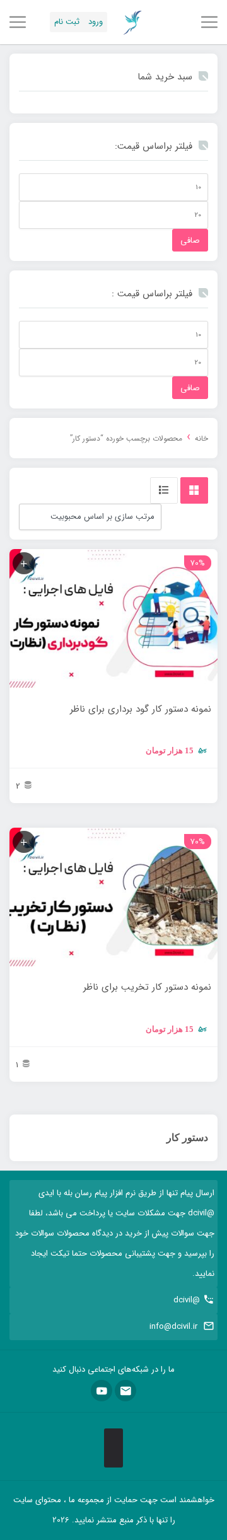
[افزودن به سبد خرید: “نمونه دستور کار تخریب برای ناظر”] (24, 842)
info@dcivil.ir (173, 1326)
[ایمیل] (125, 1390)
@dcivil (186, 1300)
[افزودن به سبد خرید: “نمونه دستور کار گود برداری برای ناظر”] (24, 563)
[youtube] (101, 1390)
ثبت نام (66, 21)
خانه (201, 438)
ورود (95, 21)
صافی (190, 240)
